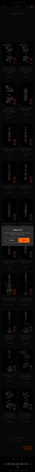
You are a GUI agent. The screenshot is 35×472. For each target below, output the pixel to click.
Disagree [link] (11, 240)
